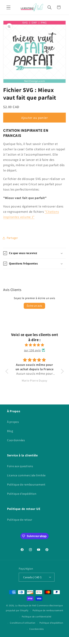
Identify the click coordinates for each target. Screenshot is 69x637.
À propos (13, 422)
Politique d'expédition (21, 494)
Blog (10, 431)
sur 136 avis (32, 350)
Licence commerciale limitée (26, 475)
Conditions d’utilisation (22, 622)
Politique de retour (19, 520)
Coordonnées (16, 440)
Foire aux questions (20, 466)
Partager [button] (12, 238)
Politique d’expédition (51, 622)
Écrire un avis (34, 306)
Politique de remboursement (26, 484)
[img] (34, 345)
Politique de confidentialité (36, 616)
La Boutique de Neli (25, 605)
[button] (8, 7)
